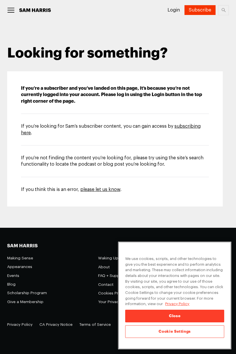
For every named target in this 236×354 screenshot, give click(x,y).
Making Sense (20, 258)
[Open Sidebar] (11, 10)
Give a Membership (25, 302)
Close (174, 316)
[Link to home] (35, 10)
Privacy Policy (20, 324)
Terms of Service (95, 324)
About (104, 267)
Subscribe (200, 10)
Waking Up (108, 258)
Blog (11, 284)
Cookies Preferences (117, 293)
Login (174, 10)
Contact (105, 284)
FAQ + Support (111, 276)
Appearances (19, 267)
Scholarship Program (27, 293)
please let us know (100, 189)
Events (13, 276)
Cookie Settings (175, 331)
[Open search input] (223, 10)
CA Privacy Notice (56, 324)
